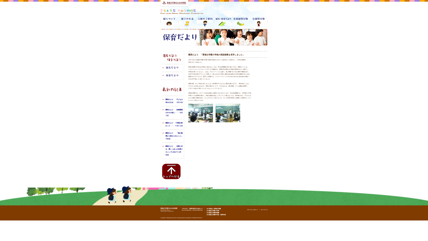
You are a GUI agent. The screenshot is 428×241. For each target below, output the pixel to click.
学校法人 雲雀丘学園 (214, 208)
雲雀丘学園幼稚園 (213, 212)
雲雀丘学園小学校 (213, 210)
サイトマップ (264, 209)
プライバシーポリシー (252, 209)
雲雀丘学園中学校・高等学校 (217, 214)
